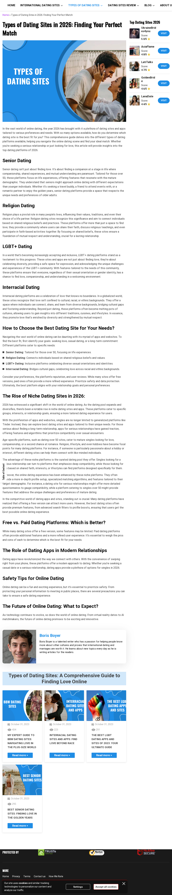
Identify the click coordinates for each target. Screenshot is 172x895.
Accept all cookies (106, 886)
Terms (26, 876)
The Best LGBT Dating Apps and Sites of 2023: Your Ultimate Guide (105, 741)
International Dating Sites (40, 5)
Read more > (20, 755)
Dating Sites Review (122, 5)
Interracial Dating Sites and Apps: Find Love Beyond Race (63, 739)
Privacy (16, 876)
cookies (23, 883)
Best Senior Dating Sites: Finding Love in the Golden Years (22, 813)
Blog (148, 5)
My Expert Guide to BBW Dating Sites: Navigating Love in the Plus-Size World (22, 741)
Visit (164, 33)
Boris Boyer (50, 635)
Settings (78, 886)
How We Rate (56, 876)
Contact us (40, 876)
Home (11, 5)
